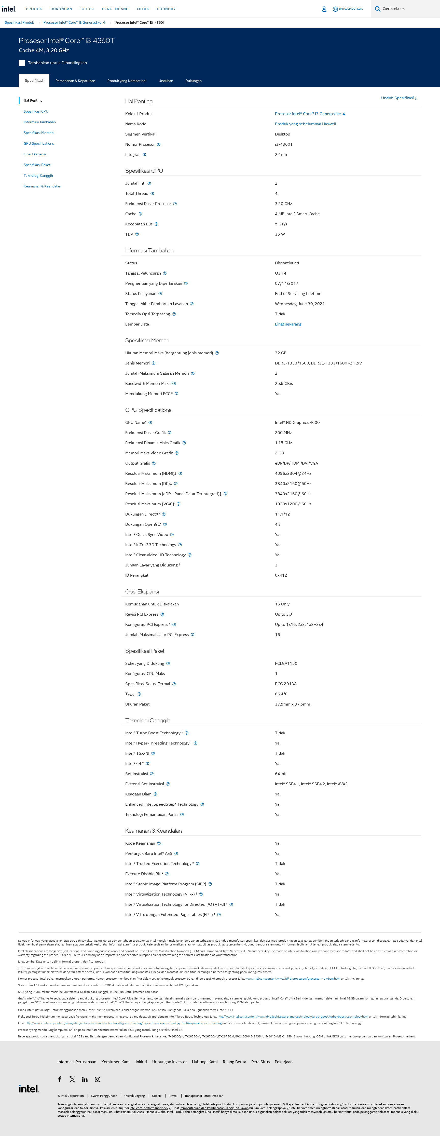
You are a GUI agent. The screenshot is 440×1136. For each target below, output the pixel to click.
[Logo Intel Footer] (29, 1088)
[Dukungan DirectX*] (164, 514)
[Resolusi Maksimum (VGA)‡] (178, 504)
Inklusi (141, 1061)
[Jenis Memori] (153, 363)
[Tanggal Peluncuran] (165, 273)
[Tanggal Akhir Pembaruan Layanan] (192, 304)
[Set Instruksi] (152, 774)
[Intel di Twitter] (72, 1080)
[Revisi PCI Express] (162, 614)
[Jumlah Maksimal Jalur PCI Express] (192, 634)
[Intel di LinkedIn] (85, 1080)
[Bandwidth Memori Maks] (174, 383)
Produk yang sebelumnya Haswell (305, 124)
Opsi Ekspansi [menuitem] (35, 154)
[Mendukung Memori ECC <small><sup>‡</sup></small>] (176, 393)
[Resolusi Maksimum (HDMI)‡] (180, 473)
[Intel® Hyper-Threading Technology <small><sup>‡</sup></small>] (195, 743)
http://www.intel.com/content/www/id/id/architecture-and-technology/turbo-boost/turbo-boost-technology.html (292, 1017)
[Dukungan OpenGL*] (165, 524)
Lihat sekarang (288, 324)
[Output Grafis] (154, 463)
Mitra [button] (143, 9)
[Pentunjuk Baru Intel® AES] (176, 853)
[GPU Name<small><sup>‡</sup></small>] (150, 422)
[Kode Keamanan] (159, 843)
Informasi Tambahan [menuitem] (40, 122)
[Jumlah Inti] (149, 183)
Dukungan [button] (61, 9)
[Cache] (140, 214)
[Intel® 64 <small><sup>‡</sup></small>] (147, 763)
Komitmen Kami (116, 1061)
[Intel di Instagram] (97, 1080)
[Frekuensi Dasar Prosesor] (175, 203)
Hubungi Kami (205, 1061)
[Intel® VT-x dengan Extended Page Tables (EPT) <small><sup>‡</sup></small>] (219, 914)
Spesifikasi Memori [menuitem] (38, 132)
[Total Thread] (152, 193)
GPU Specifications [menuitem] (39, 143)
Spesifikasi (34, 80)
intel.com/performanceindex (149, 1108)
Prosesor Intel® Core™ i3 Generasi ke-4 (310, 113)
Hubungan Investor (169, 1061)
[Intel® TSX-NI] (153, 753)
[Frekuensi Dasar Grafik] (169, 432)
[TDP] (137, 234)
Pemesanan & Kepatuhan (75, 80)
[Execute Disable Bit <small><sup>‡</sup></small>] (167, 874)
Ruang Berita (234, 1061)
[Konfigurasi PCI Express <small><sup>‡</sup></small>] (174, 624)
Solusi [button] (87, 9)
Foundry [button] (166, 9)
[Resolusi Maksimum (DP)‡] (175, 483)
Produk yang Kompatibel (126, 80)
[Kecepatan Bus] (156, 224)
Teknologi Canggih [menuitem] (38, 175)
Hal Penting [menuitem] (33, 100)
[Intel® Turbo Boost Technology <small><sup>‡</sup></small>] (186, 733)
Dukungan (193, 80)
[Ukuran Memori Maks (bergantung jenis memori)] (217, 353)
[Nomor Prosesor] (158, 144)
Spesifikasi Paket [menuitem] (37, 165)
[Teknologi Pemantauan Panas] (182, 814)
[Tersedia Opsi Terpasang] (174, 314)
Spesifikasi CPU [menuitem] (36, 111)
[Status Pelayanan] (160, 293)
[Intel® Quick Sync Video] (172, 534)
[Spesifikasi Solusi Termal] (174, 684)
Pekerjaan (284, 1061)
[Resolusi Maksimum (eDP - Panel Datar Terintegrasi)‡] (225, 494)
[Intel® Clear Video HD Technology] (190, 555)
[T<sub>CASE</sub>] (139, 694)
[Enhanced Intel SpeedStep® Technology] (202, 804)
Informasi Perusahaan (77, 1061)
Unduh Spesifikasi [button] (397, 98)
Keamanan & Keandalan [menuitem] (42, 186)
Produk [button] (34, 9)
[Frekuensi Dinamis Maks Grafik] (184, 443)
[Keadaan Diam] (155, 794)
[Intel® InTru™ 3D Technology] (180, 545)
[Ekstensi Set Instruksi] (168, 784)
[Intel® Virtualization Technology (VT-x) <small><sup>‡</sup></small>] (201, 894)
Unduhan (166, 80)
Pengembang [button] (115, 9)
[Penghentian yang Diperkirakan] (186, 283)
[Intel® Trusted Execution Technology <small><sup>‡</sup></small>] (197, 863)
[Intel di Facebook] (60, 1080)
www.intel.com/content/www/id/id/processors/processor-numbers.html (292, 979)
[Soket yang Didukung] (168, 663)
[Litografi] (144, 154)
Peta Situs (260, 1061)
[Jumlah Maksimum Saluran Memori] (193, 373)
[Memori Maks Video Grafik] (177, 453)
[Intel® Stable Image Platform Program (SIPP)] (210, 884)
